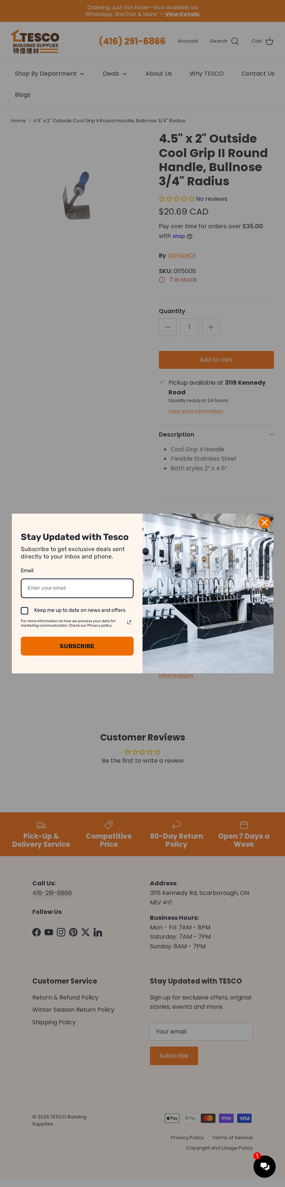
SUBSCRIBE (77, 646)
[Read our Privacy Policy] (129, 622)
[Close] (264, 522)
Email (27, 570)
